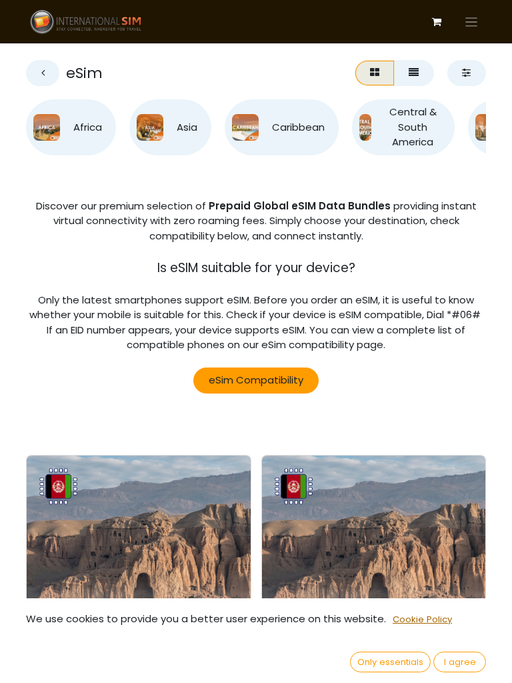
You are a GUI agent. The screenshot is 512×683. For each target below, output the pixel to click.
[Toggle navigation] (472, 22)
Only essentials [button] (390, 662)
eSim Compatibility (256, 380)
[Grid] (374, 73)
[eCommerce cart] (436, 22)
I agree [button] (460, 662)
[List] (414, 73)
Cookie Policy (422, 619)
